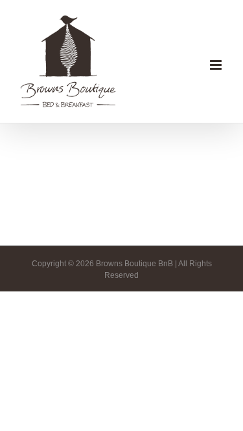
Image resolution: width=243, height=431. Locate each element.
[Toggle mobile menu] (217, 65)
